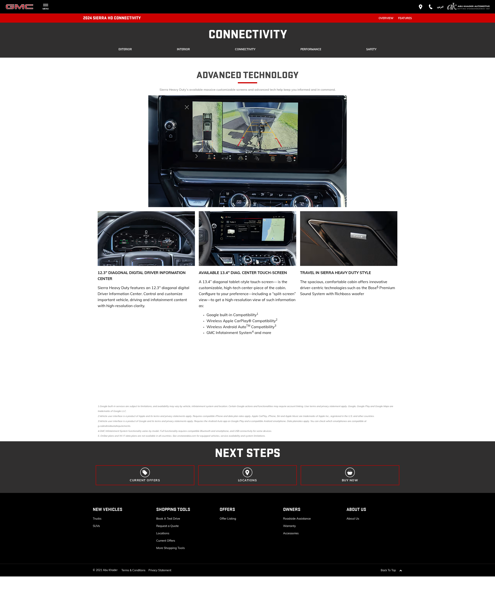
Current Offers (165, 540)
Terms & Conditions (133, 570)
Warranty (289, 526)
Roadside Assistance (297, 518)
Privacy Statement (159, 570)
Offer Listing (228, 518)
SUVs (96, 526)
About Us (352, 518)
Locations (162, 533)
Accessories (291, 533)
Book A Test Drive (168, 518)
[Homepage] (468, 7)
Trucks (97, 518)
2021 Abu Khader (107, 570)
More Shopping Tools (170, 548)
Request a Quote (167, 526)
